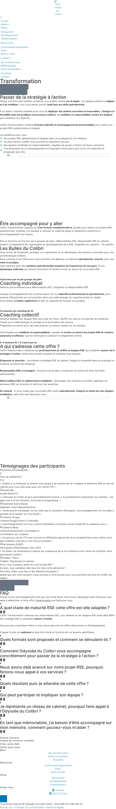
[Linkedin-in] (3, 798)
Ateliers (5, 24)
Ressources (7, 42)
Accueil (4, 20)
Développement (9, 35)
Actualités (6, 73)
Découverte (7, 31)
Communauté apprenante (14, 47)
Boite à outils (8, 53)
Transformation (9, 38)
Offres (4, 27)
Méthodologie (8, 65)
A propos (6, 58)
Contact (5, 76)
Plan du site (6, 807)
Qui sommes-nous (10, 62)
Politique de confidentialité (29, 807)
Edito (4, 50)
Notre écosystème (11, 69)
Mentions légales (55, 807)
